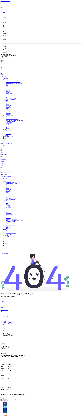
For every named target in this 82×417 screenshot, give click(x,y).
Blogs (4, 328)
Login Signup (5, 253)
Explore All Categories (6, 176)
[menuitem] (5, 78)
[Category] (3, 49)
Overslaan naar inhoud (5, 1)
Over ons (5, 321)
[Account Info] (3, 40)
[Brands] (3, 47)
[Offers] (3, 45)
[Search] (3, 34)
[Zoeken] (13, 60)
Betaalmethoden (6, 326)
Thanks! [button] (14, 399)
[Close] (1, 7)
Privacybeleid (6, 327)
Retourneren (5, 324)
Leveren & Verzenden (7, 323)
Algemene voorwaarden (8, 322)
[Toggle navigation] (4, 141)
